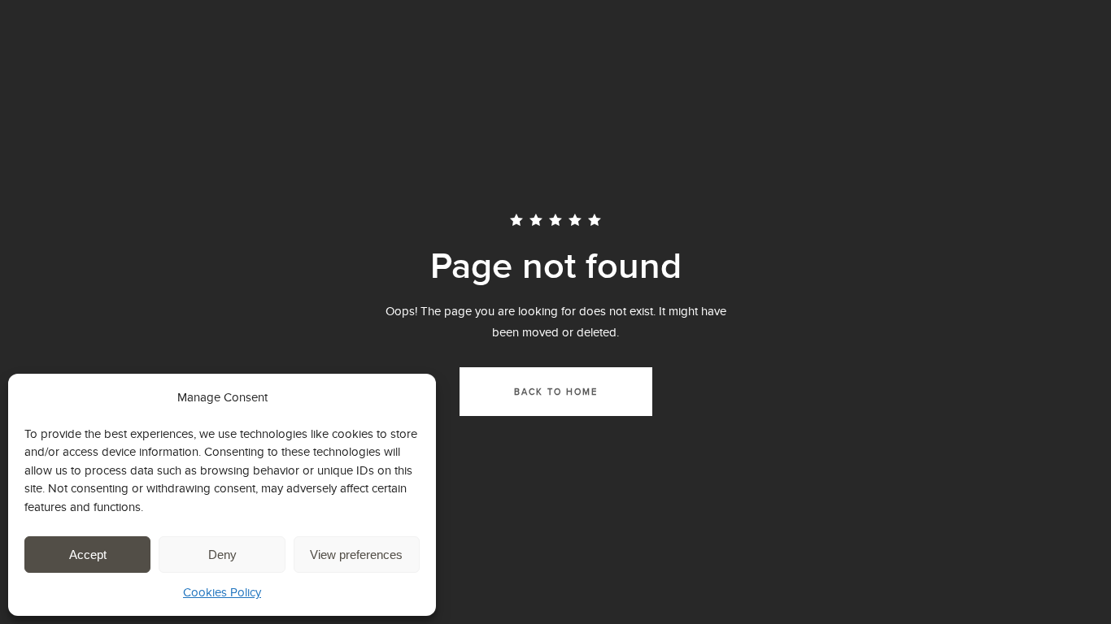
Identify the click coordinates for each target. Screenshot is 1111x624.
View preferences (356, 554)
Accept (88, 554)
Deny (222, 554)
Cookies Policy (222, 591)
